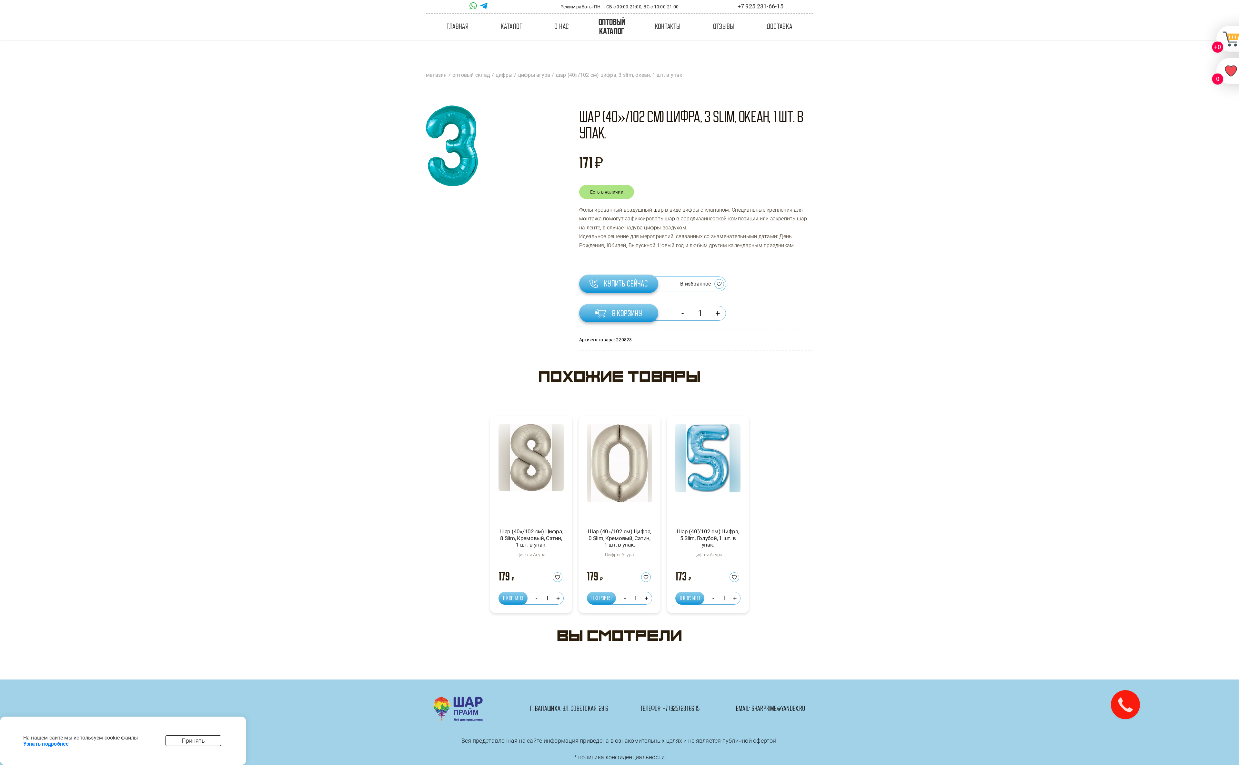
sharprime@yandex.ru (778, 708)
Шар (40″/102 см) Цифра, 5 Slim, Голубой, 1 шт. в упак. (708, 538)
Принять (193, 740)
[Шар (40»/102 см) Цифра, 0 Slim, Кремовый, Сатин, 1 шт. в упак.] (619, 470)
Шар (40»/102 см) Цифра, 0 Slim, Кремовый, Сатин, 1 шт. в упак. (619, 538)
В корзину (627, 313)
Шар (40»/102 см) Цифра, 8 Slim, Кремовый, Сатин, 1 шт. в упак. (531, 538)
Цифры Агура (531, 554)
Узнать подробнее (46, 744)
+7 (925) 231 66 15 (681, 708)
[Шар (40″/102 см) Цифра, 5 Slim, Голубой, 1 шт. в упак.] (708, 470)
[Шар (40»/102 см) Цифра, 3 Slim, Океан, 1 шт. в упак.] (452, 146)
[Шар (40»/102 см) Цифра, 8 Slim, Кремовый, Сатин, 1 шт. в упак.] (531, 470)
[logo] (458, 699)
